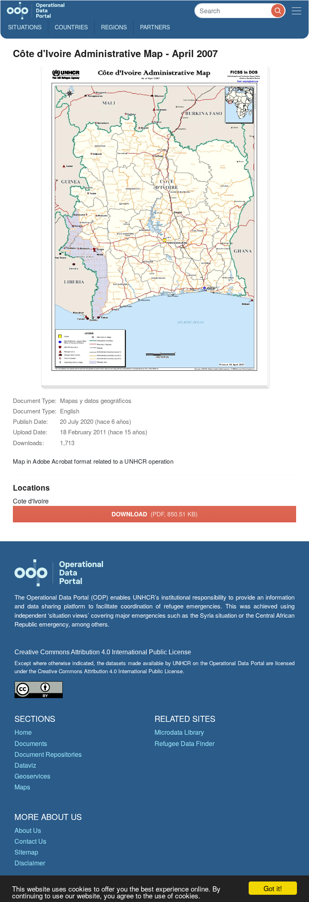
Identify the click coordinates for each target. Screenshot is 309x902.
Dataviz (25, 765)
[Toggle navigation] (296, 11)
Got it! (273, 888)
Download (154, 514)
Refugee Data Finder (184, 743)
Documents (30, 743)
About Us (27, 830)
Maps (22, 786)
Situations (24, 27)
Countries (71, 27)
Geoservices (32, 776)
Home (23, 732)
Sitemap (26, 852)
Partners (155, 27)
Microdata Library (179, 732)
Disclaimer (29, 862)
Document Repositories (48, 754)
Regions (114, 27)
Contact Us (30, 841)
